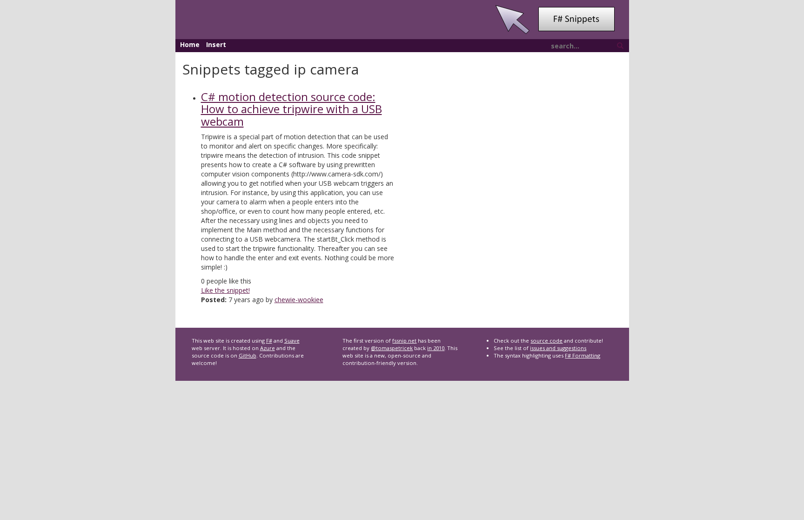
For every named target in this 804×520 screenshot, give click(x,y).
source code (546, 340)
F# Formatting (582, 355)
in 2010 (435, 347)
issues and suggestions (558, 347)
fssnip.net (404, 340)
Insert (216, 44)
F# (269, 340)
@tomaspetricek (392, 347)
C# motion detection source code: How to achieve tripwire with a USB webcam (291, 109)
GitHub (247, 355)
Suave (292, 340)
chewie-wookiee (299, 299)
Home (190, 44)
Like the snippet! (225, 290)
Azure (267, 347)
